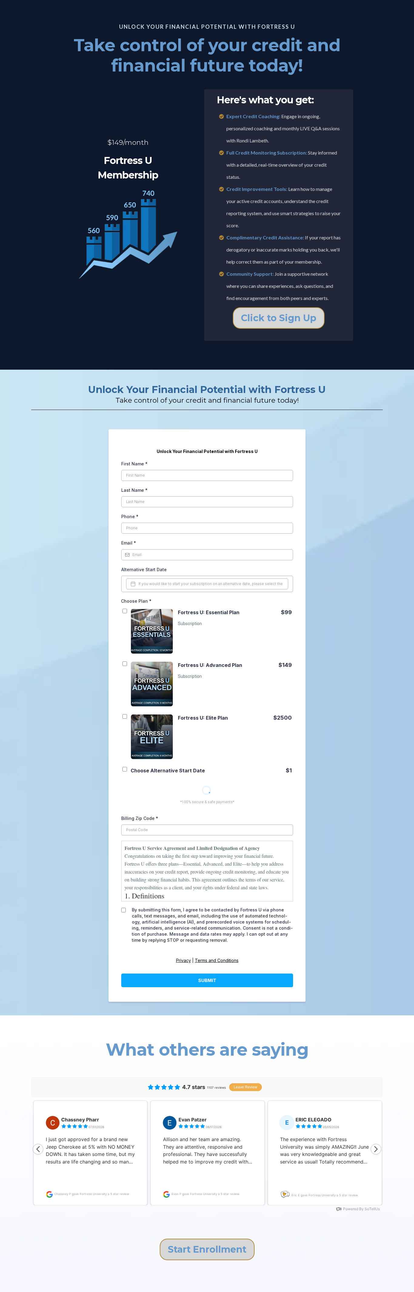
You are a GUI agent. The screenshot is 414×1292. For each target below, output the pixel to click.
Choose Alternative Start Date (168, 771)
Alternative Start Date (144, 569)
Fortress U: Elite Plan (203, 718)
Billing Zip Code (139, 818)
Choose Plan (136, 601)
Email (128, 542)
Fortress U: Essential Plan (208, 612)
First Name (134, 463)
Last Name (134, 490)
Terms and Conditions (217, 960)
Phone (130, 516)
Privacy (183, 960)
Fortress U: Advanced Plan (210, 665)
